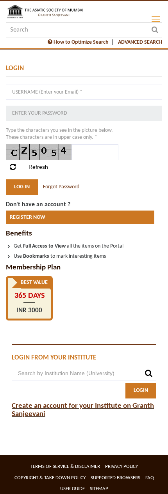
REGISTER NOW (27, 217)
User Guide (72, 488)
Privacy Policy (121, 466)
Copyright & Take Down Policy (50, 477)
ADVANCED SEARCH (140, 42)
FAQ (149, 477)
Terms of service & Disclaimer (65, 466)
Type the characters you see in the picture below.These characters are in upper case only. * (59, 134)
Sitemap (99, 488)
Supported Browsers (115, 477)
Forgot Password (61, 187)
